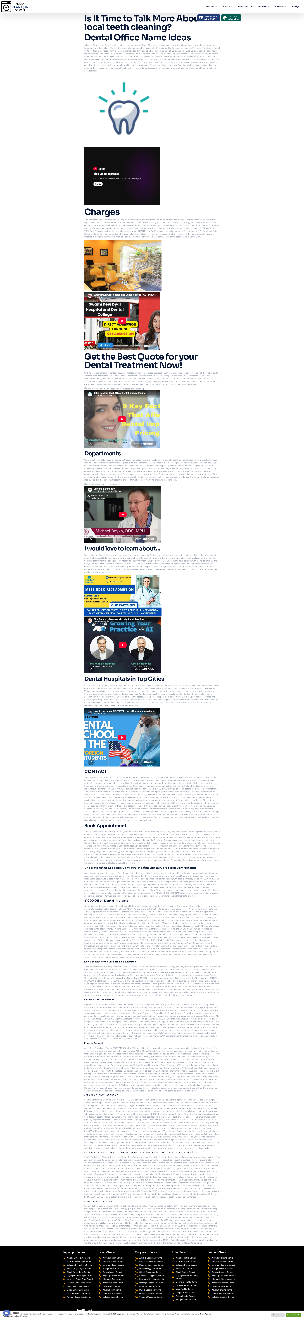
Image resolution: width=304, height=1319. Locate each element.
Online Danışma (233, 16)
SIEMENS (279, 6)
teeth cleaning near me (128, 384)
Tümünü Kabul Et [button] (293, 1315)
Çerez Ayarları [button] (278, 1315)
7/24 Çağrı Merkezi (211, 16)
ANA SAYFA (211, 6)
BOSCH (226, 6)
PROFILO (262, 6)
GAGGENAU (244, 6)
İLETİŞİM (296, 6)
